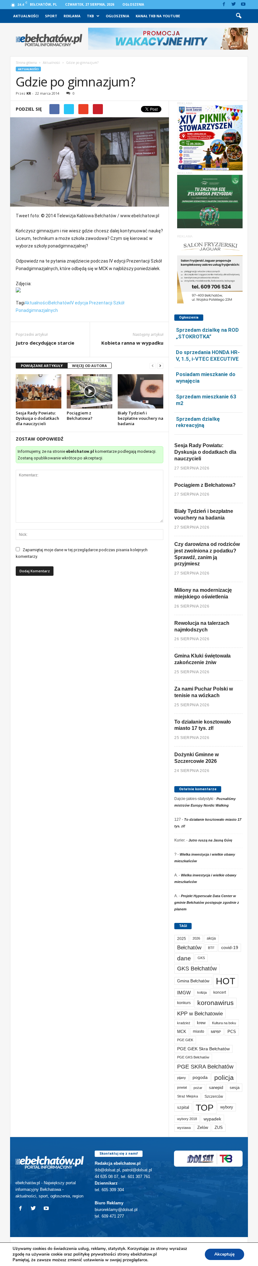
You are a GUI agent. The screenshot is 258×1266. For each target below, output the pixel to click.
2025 (181, 938)
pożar (198, 1088)
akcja (211, 938)
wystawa (184, 1128)
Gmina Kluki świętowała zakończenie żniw (202, 659)
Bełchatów (59, 302)
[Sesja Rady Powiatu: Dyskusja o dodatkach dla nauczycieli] (38, 391)
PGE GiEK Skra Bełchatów (203, 1049)
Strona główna (26, 62)
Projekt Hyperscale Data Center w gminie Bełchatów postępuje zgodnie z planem (206, 902)
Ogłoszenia (133, 4)
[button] (238, 16)
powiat (182, 1087)
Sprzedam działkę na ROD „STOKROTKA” (207, 333)
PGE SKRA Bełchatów (205, 1066)
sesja (234, 1087)
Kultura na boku (224, 1023)
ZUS (219, 1127)
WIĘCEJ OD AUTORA (89, 365)
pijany (181, 1078)
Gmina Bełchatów (193, 981)
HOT (225, 981)
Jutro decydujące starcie (45, 343)
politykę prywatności (94, 1254)
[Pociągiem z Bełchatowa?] (89, 391)
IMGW (184, 992)
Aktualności (26, 16)
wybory (226, 1107)
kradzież (183, 1023)
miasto (198, 1031)
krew (201, 1022)
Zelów (202, 1127)
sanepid (216, 1087)
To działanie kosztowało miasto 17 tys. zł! (202, 725)
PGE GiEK (185, 1040)
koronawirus (215, 1002)
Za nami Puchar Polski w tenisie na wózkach (203, 692)
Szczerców (214, 1096)
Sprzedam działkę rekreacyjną (198, 422)
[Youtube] (243, 4)
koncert (219, 992)
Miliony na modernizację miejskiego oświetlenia (203, 593)
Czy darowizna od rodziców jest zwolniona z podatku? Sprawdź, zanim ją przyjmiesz (207, 553)
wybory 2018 (187, 1119)
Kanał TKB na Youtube (158, 16)
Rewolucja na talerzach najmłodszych (201, 626)
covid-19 (229, 947)
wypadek (212, 1118)
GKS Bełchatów (197, 968)
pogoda (200, 1077)
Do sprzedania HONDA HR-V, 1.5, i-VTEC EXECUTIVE (208, 355)
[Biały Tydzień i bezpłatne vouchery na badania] (140, 391)
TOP (205, 1107)
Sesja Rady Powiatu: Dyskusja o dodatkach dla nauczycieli (37, 418)
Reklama (72, 16)
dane (184, 958)
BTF (211, 948)
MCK (181, 1031)
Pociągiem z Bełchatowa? (80, 415)
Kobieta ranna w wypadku (132, 343)
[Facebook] (223, 4)
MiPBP (216, 1032)
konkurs (184, 1003)
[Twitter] (233, 4)
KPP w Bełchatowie (200, 1014)
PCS (231, 1032)
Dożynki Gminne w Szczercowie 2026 (196, 758)
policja (224, 1077)
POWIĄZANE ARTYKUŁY (42, 365)
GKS (201, 958)
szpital (183, 1107)
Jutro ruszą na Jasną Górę (210, 840)
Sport (51, 16)
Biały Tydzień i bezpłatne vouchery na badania (140, 418)
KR (28, 93)
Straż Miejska (187, 1096)
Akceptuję (224, 1254)
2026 (196, 938)
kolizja (202, 992)
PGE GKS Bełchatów (193, 1057)
